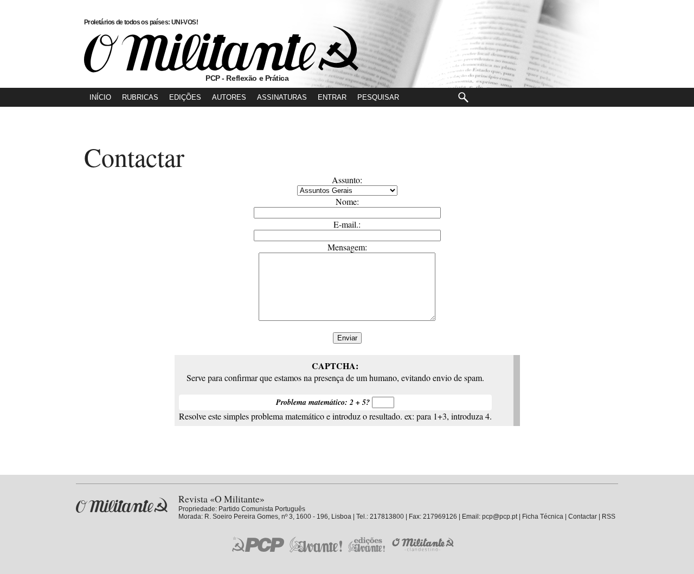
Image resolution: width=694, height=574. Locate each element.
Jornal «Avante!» (316, 544)
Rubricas (140, 97)
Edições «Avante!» (367, 544)
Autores (229, 97)
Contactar (582, 516)
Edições (185, 97)
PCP (258, 544)
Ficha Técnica (542, 516)
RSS (608, 516)
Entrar (332, 97)
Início (100, 97)
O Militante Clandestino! (424, 544)
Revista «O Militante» (122, 505)
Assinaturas (282, 97)
